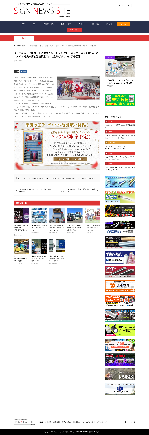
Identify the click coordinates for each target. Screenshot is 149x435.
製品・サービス (66, 24)
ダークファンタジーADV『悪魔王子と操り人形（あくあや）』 (35, 178)
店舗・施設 (95, 24)
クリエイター (123, 24)
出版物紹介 (56, 422)
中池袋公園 (68, 178)
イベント (81, 24)
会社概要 (48, 422)
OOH (34, 24)
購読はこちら (74, 30)
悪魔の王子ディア (76, 178)
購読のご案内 (66, 422)
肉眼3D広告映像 (86, 178)
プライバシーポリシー (104, 422)
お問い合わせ (90, 422)
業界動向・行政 (49, 24)
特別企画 (109, 24)
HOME (23, 24)
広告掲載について (78, 422)
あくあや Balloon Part (58, 178)
